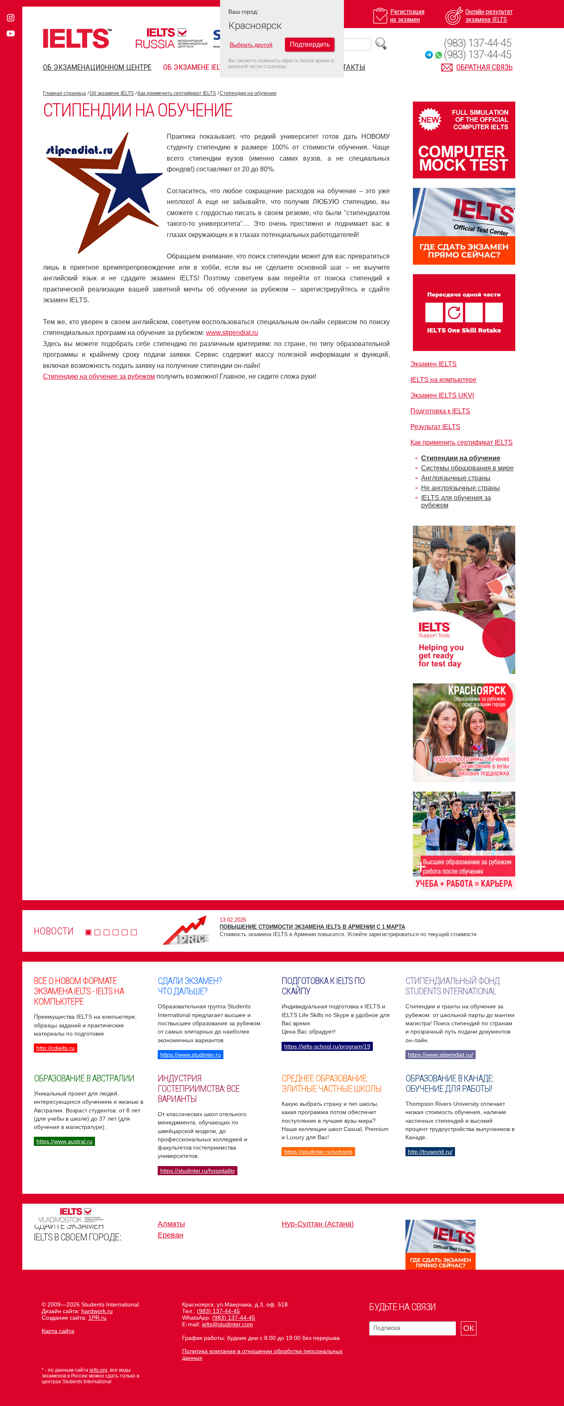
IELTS (77, 38)
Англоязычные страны (456, 477)
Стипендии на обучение (248, 93)
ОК (468, 1328)
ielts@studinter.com (227, 1324)
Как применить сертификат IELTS (176, 93)
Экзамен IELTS (433, 364)
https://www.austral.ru (64, 1141)
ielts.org (98, 1370)
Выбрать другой (251, 44)
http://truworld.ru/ (430, 1151)
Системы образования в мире (467, 468)
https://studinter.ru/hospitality (197, 1170)
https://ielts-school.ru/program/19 (327, 1046)
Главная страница (64, 93)
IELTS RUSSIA (171, 38)
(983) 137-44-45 (477, 43)
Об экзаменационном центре (97, 67)
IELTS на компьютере (443, 379)
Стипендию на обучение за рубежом (99, 376)
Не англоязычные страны (460, 487)
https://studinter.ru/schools (318, 1151)
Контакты (347, 67)
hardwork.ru (97, 1311)
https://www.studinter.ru (190, 1054)
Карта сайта (58, 1331)
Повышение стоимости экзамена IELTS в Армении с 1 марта (312, 927)
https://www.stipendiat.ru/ (440, 1054)
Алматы (171, 1224)
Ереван (170, 1235)
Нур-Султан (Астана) (318, 1224)
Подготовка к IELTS (440, 411)
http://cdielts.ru (55, 1048)
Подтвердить (310, 44)
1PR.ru (97, 1317)
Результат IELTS (435, 426)
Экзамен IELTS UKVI (442, 395)
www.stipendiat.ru (232, 332)
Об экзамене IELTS (195, 67)
